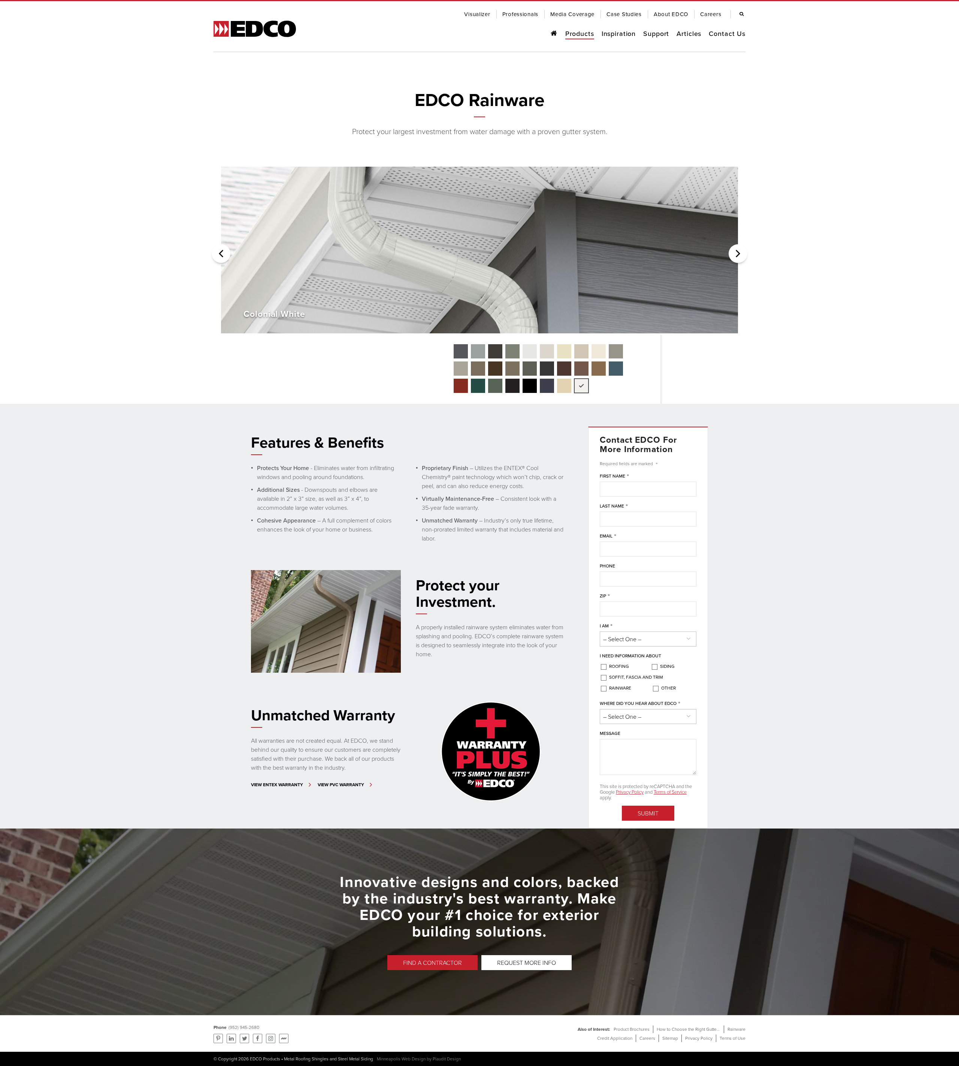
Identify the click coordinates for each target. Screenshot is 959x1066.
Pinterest (218, 1038)
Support (656, 33)
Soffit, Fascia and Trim (636, 677)
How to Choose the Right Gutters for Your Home (703, 1029)
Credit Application (614, 1038)
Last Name (614, 506)
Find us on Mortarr (283, 1038)
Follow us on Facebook (257, 1038)
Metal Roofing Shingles (306, 1059)
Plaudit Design (447, 1059)
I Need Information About (630, 655)
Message (610, 733)
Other (668, 688)
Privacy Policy (630, 791)
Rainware (620, 688)
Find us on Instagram (270, 1038)
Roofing (619, 666)
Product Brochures (632, 1029)
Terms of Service (670, 791)
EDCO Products (265, 1059)
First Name (614, 476)
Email (608, 536)
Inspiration (619, 33)
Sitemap (670, 1038)
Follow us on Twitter (244, 1038)
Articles (689, 33)
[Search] (739, 14)
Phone (607, 566)
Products (579, 33)
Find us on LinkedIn (231, 1038)
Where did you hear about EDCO (640, 703)
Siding (667, 666)
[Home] (553, 33)
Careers (647, 1038)
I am (606, 626)
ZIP (605, 596)
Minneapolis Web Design (401, 1059)
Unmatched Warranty (323, 715)
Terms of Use (732, 1038)
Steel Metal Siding (355, 1059)
